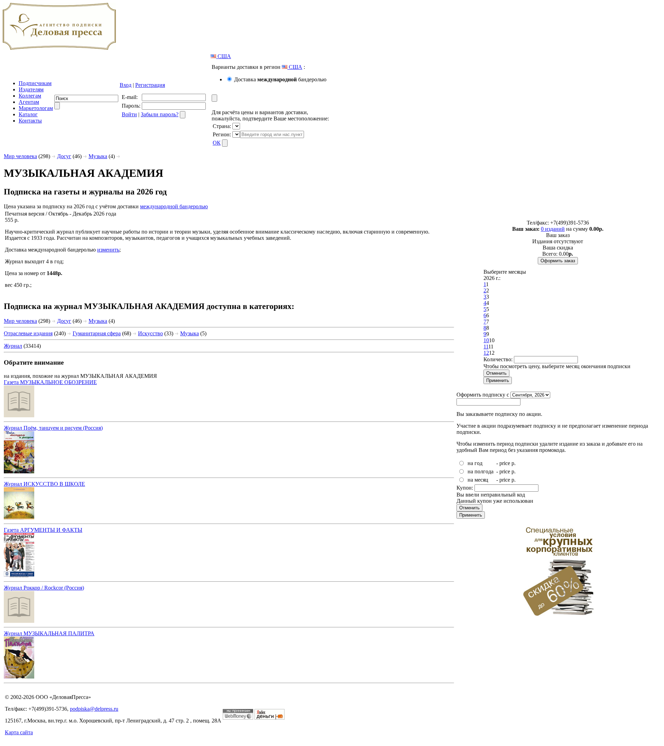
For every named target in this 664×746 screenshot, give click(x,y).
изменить (108, 250)
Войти (129, 114)
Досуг (64, 156)
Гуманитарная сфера (97, 333)
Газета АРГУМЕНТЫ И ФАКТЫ (43, 530)
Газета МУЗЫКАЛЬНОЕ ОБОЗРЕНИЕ (50, 382)
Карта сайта (19, 732)
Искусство (150, 333)
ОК (217, 143)
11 (485, 346)
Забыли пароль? (159, 114)
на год (475, 463)
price (504, 463)
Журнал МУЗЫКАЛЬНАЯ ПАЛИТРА (49, 633)
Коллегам (30, 96)
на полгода (481, 471)
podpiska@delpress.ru (94, 709)
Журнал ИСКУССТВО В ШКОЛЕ (44, 484)
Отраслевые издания (28, 333)
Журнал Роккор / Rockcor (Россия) (44, 588)
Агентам (29, 102)
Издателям (31, 89)
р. (513, 463)
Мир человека (20, 156)
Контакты (30, 121)
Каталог (28, 114)
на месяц (478, 480)
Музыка (98, 156)
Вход (125, 85)
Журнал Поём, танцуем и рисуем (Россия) (53, 428)
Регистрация (150, 85)
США (223, 56)
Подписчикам (35, 83)
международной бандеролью (174, 206)
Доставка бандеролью (280, 79)
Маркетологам (36, 108)
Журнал (13, 346)
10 (486, 340)
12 (486, 353)
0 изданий (553, 229)
